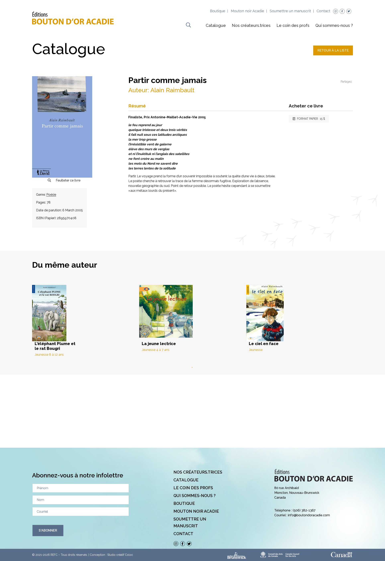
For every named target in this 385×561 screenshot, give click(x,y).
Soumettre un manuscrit (290, 11)
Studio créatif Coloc (120, 554)
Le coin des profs (293, 25)
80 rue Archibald (286, 488)
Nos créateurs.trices (251, 25)
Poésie (51, 194)
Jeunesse (255, 350)
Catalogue (216, 25)
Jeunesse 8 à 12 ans (49, 354)
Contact (323, 11)
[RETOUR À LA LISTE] (333, 54)
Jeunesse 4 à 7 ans (155, 350)
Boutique (217, 11)
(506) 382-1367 (304, 510)
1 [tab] (192, 368)
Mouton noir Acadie (247, 11)
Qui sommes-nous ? (334, 25)
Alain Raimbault (172, 90)
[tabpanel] (85, 321)
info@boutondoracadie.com (309, 515)
